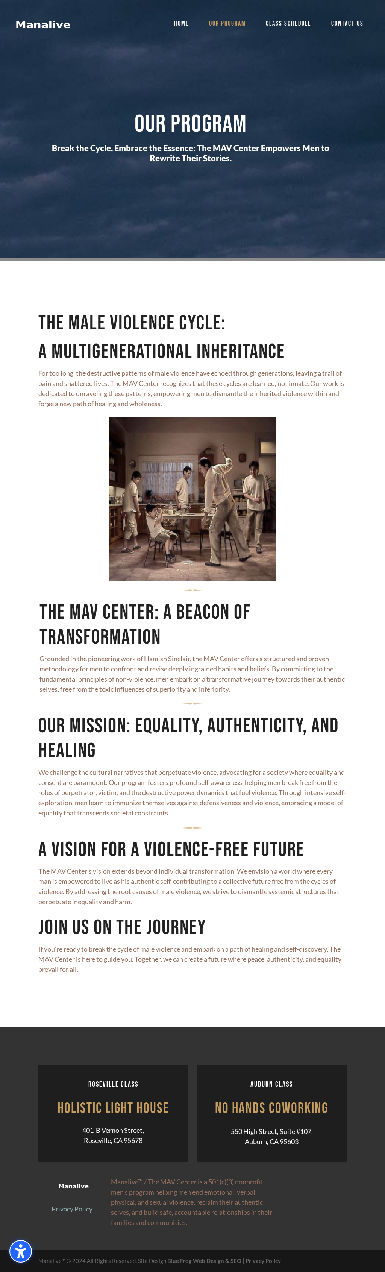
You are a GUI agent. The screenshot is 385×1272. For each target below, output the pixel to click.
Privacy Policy (72, 1209)
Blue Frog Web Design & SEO (204, 1260)
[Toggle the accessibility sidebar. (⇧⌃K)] (20, 1251)
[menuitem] (181, 34)
